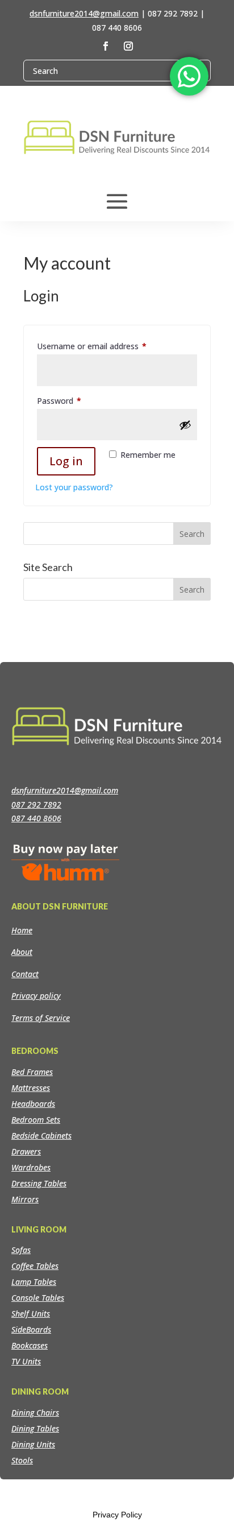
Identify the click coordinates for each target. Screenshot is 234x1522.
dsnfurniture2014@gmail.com (84, 13)
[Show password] (185, 425)
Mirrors (25, 1199)
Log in (66, 461)
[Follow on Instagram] (128, 46)
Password (75, 400)
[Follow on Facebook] (106, 46)
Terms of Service (40, 1017)
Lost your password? (74, 487)
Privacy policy (36, 995)
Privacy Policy (117, 1514)
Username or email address (107, 345)
